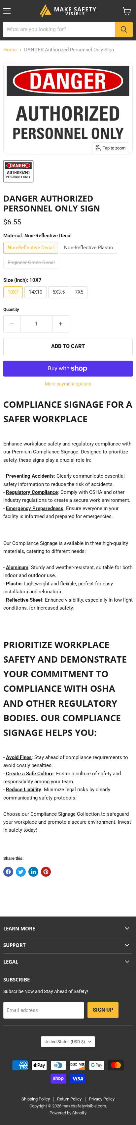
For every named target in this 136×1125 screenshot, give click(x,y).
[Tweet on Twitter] (21, 872)
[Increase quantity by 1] (60, 323)
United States (65, 1041)
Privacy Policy (102, 1098)
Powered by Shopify (68, 1112)
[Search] (124, 29)
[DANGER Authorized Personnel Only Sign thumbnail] (18, 171)
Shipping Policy (35, 1098)
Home (10, 50)
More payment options (68, 383)
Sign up (103, 1010)
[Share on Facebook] (8, 872)
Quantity (11, 309)
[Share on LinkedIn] (33, 872)
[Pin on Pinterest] (46, 872)
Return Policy (69, 1098)
